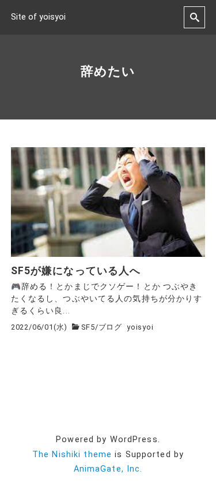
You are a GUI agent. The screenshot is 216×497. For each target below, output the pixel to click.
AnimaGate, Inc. (108, 469)
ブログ (110, 327)
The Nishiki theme (72, 454)
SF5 (87, 327)
